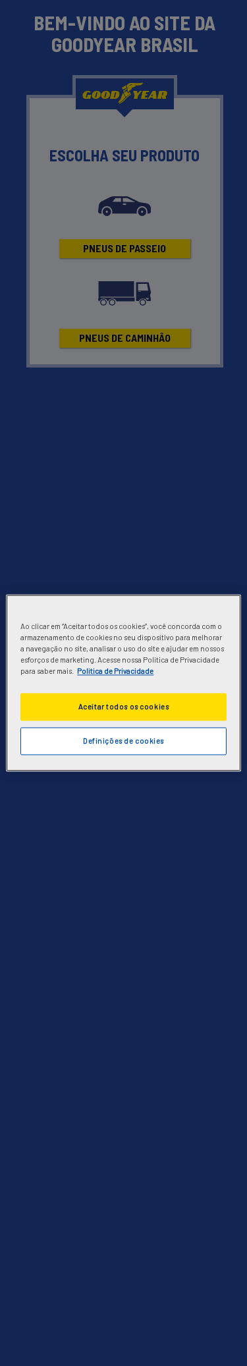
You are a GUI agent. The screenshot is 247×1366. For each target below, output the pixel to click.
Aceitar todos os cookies (123, 707)
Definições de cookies (123, 741)
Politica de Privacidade (115, 671)
